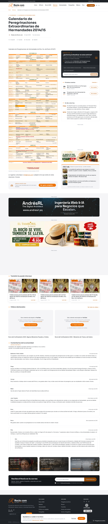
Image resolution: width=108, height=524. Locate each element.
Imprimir (35, 39)
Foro (83, 5)
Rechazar (73, 518)
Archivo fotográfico (66, 512)
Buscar (63, 504)
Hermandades (63, 5)
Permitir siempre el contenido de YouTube (31, 328)
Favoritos (63, 507)
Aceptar (81, 518)
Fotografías (71, 5)
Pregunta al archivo (66, 502)
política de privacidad (37, 321)
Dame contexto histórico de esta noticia (72, 67)
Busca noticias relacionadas (89, 67)
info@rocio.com (28, 175)
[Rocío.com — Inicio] (16, 5)
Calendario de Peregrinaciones (26, 15)
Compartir (12, 39)
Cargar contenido (31, 325)
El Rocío (41, 5)
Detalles (41, 520)
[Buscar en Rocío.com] (99, 5)
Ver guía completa (46, 185)
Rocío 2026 (48, 5)
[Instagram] (99, 1)
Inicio (35, 5)
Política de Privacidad (65, 483)
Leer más (33, 300)
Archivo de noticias (65, 509)
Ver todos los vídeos (93, 307)
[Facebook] (95, 1)
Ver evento (94, 88)
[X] (97, 1)
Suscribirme (90, 479)
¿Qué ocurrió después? (69, 70)
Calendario (13, 15)
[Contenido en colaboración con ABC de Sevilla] (88, 511)
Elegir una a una (35, 520)
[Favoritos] (96, 5)
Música (78, 5)
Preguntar (94, 74)
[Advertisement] (80, 136)
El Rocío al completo (44, 509)
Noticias (55, 5)
